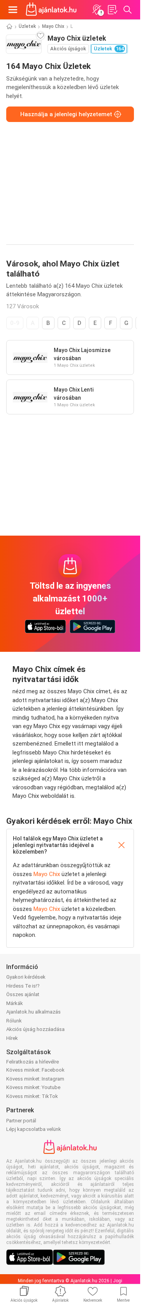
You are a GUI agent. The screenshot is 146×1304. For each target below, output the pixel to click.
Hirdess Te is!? (23, 986)
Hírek (12, 1038)
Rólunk (14, 1021)
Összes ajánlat (22, 994)
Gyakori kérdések (26, 977)
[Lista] (112, 9)
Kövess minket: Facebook (35, 1070)
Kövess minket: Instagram (35, 1079)
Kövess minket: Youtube (33, 1087)
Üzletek (27, 26)
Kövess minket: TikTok (32, 1096)
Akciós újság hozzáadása (35, 1029)
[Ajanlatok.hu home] (51, 9)
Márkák (14, 1003)
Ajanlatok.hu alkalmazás (33, 1012)
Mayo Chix (53, 26)
